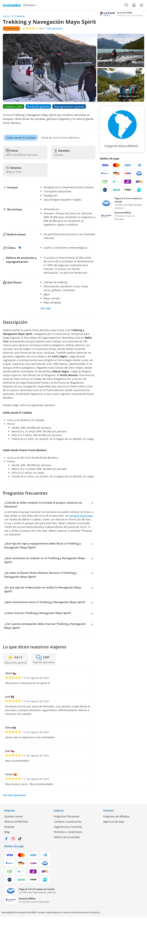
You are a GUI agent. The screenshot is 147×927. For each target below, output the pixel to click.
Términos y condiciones (68, 832)
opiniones (54, 28)
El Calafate (18, 16)
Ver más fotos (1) (131, 96)
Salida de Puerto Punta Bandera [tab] (60, 137)
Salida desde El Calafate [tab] (20, 137)
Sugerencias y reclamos (68, 826)
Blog (7, 832)
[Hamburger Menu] (141, 5)
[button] (134, 5)
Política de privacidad (67, 837)
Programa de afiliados (116, 816)
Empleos (9, 826)
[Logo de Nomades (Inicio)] (12, 5)
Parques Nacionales (81, 515)
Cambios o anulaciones (68, 821)
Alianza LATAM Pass (16, 821)
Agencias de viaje (113, 821)
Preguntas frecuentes (67, 816)
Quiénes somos (13, 816)
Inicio (6, 16)
